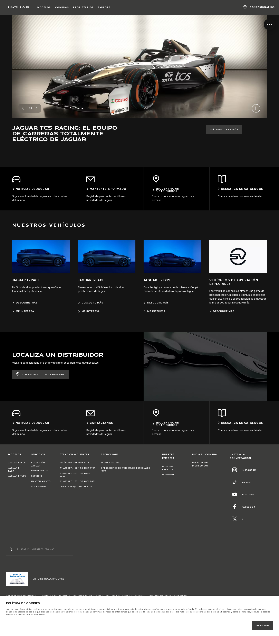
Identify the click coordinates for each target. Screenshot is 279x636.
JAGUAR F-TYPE (17, 476)
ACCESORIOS (38, 486)
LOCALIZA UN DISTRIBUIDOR (200, 464)
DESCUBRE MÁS (227, 129)
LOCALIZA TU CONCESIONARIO (43, 374)
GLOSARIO (168, 474)
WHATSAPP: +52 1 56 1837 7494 (77, 468)
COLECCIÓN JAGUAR (38, 464)
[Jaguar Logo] (17, 7)
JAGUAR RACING (110, 463)
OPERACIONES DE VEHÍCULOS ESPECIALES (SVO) (125, 469)
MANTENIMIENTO (41, 481)
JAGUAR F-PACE (14, 469)
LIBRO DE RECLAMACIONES (48, 579)
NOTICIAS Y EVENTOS (169, 468)
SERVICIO (36, 476)
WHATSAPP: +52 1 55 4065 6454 (75, 475)
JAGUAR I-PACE (17, 463)
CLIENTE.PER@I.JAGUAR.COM (76, 486)
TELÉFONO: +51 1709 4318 (74, 463)
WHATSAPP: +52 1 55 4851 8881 (77, 481)
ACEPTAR (262, 625)
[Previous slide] (22, 108)
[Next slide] (36, 108)
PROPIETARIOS (39, 471)
